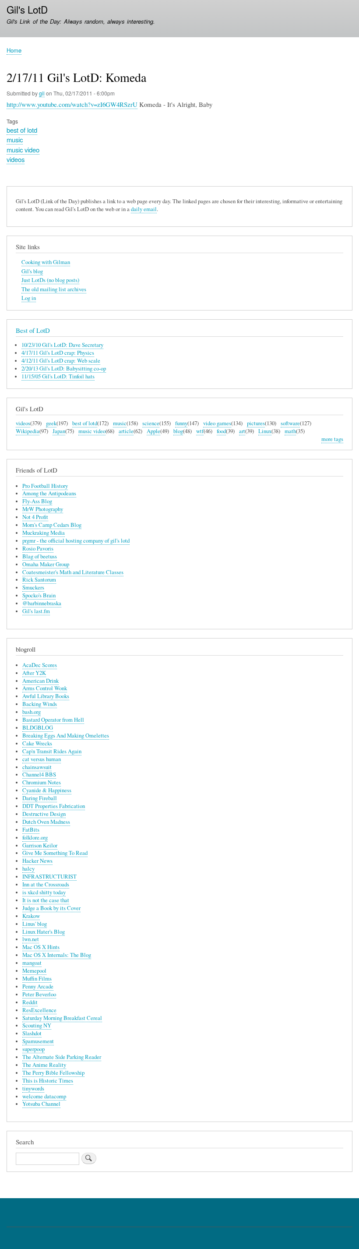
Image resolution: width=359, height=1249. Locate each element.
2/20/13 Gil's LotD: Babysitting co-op (63, 368)
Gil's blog (32, 271)
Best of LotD (33, 330)
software (290, 423)
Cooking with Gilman (45, 262)
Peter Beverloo (39, 994)
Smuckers (33, 587)
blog (178, 431)
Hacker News (37, 860)
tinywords (33, 1088)
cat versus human (41, 759)
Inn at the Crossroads (45, 884)
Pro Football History (45, 486)
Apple (153, 431)
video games (217, 423)
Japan (59, 431)
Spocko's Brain (39, 595)
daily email (144, 209)
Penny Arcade (37, 986)
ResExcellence (39, 1010)
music (15, 139)
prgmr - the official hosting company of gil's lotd (76, 540)
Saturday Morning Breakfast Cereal (62, 1018)
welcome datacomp (44, 1096)
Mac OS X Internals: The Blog (56, 955)
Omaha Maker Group (45, 564)
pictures (256, 423)
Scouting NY (36, 1025)
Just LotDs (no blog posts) (50, 280)
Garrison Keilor (39, 845)
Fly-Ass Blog (37, 501)
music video (23, 149)
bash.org (31, 712)
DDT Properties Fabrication (53, 806)
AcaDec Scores (39, 665)
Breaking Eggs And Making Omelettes (65, 735)
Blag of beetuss (39, 556)
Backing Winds (39, 704)
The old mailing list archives (53, 289)
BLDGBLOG (37, 727)
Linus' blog (34, 924)
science (150, 423)
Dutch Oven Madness (46, 822)
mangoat (32, 963)
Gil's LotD (27, 9)
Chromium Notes (41, 782)
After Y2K (34, 673)
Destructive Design (44, 814)
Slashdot (32, 1033)
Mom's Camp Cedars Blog (51, 525)
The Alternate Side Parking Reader (61, 1057)
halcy (28, 868)
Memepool (34, 970)
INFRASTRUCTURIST (49, 876)
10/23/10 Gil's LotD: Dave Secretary (62, 345)
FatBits (30, 829)
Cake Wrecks (37, 743)
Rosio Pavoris (37, 548)
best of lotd (22, 129)
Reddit (30, 1002)
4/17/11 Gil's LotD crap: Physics (57, 352)
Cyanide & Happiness (46, 790)
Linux (264, 431)
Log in (28, 298)
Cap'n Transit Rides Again (51, 751)
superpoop (33, 1049)
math (290, 431)
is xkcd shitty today (44, 892)
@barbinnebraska (41, 603)
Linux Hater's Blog (43, 931)
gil (42, 93)
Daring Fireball (39, 798)
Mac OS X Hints (41, 947)
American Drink (40, 680)
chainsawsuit (37, 767)
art (242, 431)
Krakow (31, 916)
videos (16, 159)
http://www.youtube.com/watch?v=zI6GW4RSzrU (72, 104)
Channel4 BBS (39, 774)
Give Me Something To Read (55, 853)
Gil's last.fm (36, 611)
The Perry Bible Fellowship (53, 1072)
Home (14, 50)
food (221, 431)
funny (181, 423)
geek (51, 423)
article (126, 431)
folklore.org (35, 837)
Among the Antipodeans (49, 493)
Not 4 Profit (35, 517)
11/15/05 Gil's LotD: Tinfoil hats (58, 376)
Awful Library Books (45, 696)
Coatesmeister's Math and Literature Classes (72, 572)
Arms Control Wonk (44, 688)
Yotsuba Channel (41, 1104)
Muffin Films (37, 978)
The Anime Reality (44, 1065)
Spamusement (38, 1041)
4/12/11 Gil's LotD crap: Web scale (60, 360)
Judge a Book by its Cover (51, 908)
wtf (200, 431)
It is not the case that (45, 900)
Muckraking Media (43, 532)
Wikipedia (27, 431)
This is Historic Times (47, 1080)
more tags (332, 439)
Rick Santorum (39, 579)
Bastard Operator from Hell (53, 719)
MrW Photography (42, 509)
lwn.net (30, 939)
